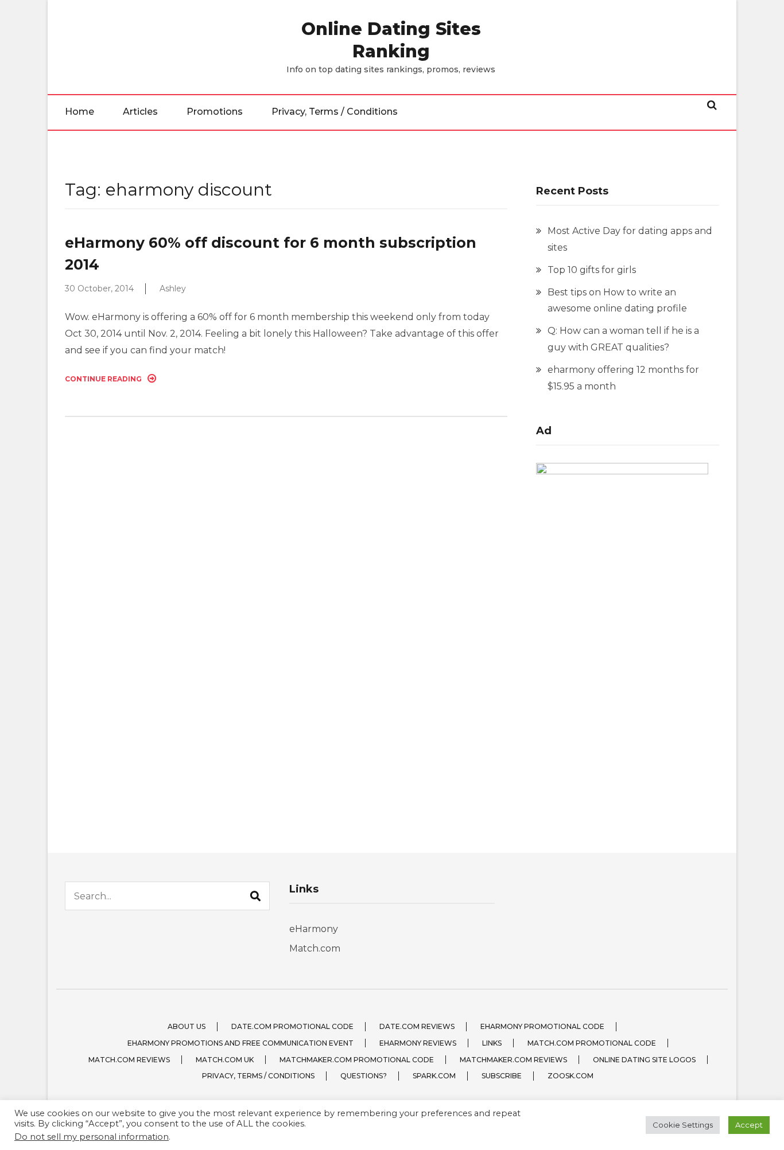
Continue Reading (103, 379)
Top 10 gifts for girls (592, 269)
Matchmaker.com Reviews (513, 1059)
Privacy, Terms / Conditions (334, 111)
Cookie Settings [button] (683, 1124)
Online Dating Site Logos (644, 1059)
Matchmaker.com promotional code (357, 1059)
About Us (186, 1026)
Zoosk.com (570, 1075)
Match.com (314, 948)
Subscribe (502, 1075)
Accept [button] (749, 1124)
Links (492, 1043)
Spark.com (434, 1075)
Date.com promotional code (292, 1026)
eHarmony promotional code (542, 1026)
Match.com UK (225, 1059)
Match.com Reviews (129, 1059)
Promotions (215, 111)
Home (79, 111)
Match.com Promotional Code (591, 1043)
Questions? (363, 1075)
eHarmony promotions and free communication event (240, 1043)
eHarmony (313, 928)
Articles (140, 111)
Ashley (173, 288)
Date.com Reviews (417, 1026)
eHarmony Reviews (417, 1043)
